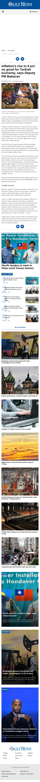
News (3, 50)
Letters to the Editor (27, 774)
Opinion (30, 753)
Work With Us (24, 771)
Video (5, 758)
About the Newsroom (8, 774)
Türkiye (5, 753)
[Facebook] (17, 59)
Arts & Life (18, 755)
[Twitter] (22, 59)
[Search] (30, 11)
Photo (17, 758)
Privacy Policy (5, 771)
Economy (11, 50)
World (5, 755)
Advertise (4, 776)
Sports (30, 755)
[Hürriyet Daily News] (20, 4)
